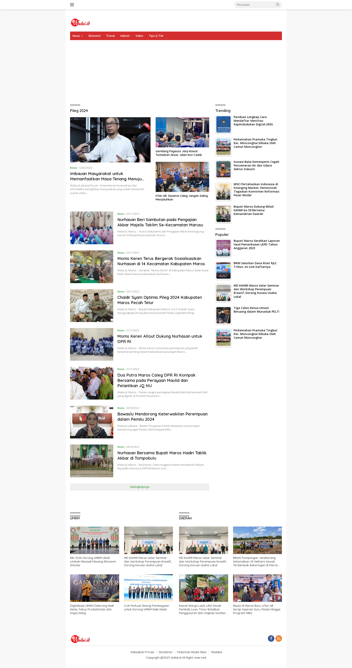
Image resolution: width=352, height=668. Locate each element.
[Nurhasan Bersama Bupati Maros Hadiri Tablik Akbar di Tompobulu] (91, 461)
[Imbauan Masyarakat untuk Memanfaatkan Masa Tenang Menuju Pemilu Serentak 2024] (110, 139)
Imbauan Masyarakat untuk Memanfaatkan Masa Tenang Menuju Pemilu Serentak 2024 (106, 179)
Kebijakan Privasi (142, 652)
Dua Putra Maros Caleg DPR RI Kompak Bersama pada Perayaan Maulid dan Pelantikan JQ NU (156, 380)
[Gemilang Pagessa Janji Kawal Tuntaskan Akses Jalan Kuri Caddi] (182, 132)
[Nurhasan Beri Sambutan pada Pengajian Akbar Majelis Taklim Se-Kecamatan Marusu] (91, 227)
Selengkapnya (139, 487)
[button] (278, 4)
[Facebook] (271, 638)
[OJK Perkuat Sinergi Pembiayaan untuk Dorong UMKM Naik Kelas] (148, 588)
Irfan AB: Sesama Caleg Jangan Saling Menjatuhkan (182, 197)
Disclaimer (166, 652)
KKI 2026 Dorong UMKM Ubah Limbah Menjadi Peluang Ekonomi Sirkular (93, 561)
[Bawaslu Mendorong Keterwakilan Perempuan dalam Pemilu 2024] (91, 422)
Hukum (125, 36)
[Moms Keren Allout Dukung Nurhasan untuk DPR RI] (91, 344)
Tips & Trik (156, 36)
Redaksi (216, 652)
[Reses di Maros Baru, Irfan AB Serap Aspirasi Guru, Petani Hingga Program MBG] (257, 588)
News (76, 36)
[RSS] (278, 638)
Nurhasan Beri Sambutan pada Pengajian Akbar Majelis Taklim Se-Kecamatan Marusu (160, 222)
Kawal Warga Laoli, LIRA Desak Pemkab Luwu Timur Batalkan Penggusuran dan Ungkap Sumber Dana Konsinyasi (202, 609)
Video (139, 36)
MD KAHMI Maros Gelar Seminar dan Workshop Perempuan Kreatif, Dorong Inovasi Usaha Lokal (148, 561)
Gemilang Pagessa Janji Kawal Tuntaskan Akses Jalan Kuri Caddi (179, 153)
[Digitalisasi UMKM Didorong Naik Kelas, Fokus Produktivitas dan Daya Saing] (94, 588)
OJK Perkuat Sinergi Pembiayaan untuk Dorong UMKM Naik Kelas (146, 607)
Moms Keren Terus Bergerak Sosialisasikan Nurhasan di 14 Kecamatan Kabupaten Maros (161, 261)
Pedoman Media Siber (192, 652)
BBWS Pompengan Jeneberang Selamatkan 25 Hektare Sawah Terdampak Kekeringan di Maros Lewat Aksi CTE (255, 561)
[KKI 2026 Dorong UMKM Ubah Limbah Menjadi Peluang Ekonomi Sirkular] (94, 540)
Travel (110, 36)
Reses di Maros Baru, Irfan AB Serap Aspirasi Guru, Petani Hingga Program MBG (256, 609)
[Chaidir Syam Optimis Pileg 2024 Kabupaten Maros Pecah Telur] (91, 305)
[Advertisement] (176, 70)
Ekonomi (94, 36)
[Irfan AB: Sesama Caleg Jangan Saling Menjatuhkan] (182, 177)
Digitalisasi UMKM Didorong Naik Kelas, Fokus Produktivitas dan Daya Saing (92, 609)
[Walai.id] (80, 22)
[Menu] (73, 4)
